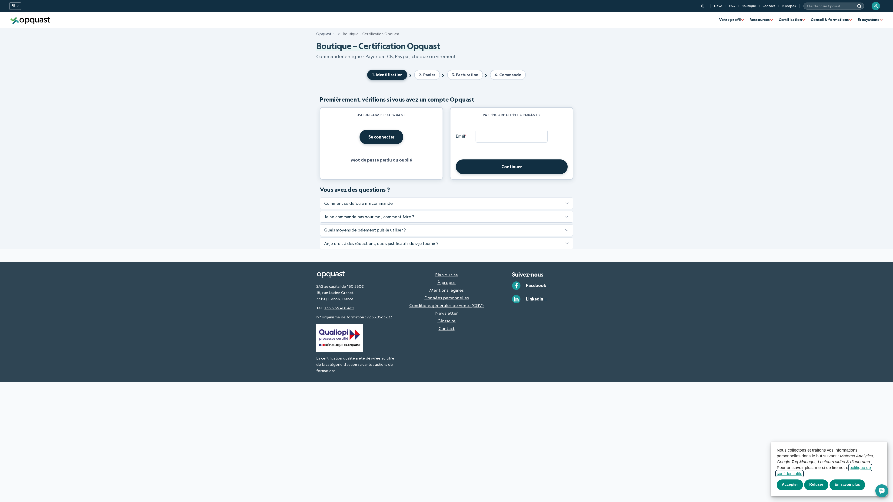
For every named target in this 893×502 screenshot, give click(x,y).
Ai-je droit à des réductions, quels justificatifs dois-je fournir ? (381, 243)
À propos (789, 6)
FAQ (732, 6)
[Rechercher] (859, 6)
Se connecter (381, 137)
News (718, 6)
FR (13, 6)
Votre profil (730, 19)
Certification (790, 19)
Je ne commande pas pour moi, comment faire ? (369, 216)
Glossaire (446, 321)
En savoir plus (847, 484)
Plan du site (446, 274)
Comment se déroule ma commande (358, 203)
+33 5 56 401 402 (339, 308)
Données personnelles (446, 298)
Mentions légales (446, 290)
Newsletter (446, 313)
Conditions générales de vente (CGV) (446, 305)
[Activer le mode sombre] (702, 6)
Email (461, 136)
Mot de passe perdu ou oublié (381, 160)
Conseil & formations (830, 19)
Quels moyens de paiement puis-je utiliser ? (365, 229)
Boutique (749, 6)
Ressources (760, 19)
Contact (769, 6)
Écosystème (868, 19)
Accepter (790, 484)
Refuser (816, 484)
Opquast (323, 33)
